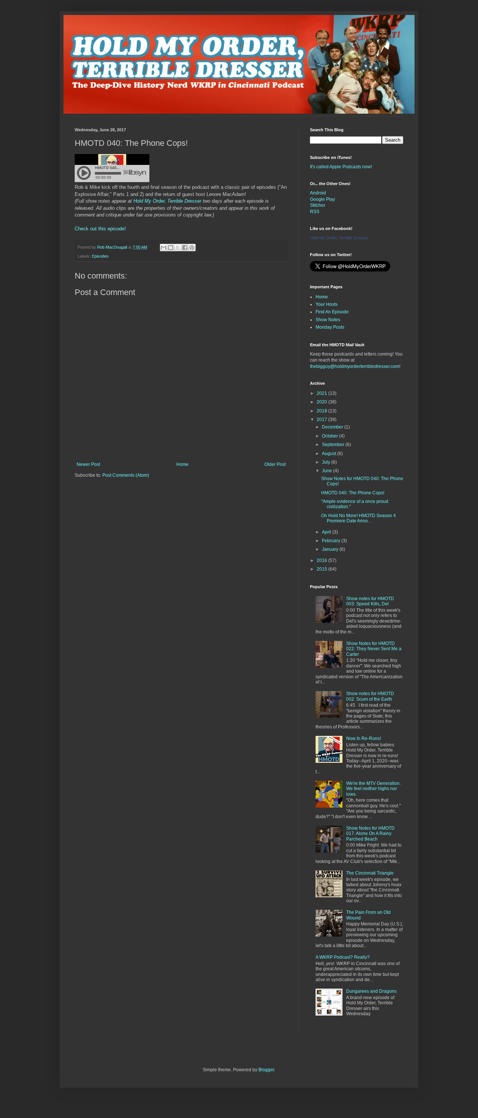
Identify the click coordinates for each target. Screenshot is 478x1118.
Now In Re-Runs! (363, 738)
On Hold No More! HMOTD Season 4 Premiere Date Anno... (358, 518)
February (331, 540)
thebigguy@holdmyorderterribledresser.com (354, 366)
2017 (322, 419)
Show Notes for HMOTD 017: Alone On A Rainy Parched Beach (370, 834)
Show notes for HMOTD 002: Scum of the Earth (370, 696)
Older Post (275, 464)
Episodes (100, 256)
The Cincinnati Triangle (370, 873)
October (330, 436)
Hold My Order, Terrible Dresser (167, 201)
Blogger (266, 1069)
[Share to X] (177, 247)
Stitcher (317, 205)
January (330, 549)
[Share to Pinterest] (192, 247)
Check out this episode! (100, 228)
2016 (322, 560)
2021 (322, 393)
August (329, 453)
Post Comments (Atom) (125, 475)
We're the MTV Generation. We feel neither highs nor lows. (373, 789)
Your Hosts (327, 304)
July (326, 462)
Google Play (322, 199)
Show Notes (328, 319)
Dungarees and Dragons (371, 991)
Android (318, 193)
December (333, 427)
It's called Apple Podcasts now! (341, 166)
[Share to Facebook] (185, 247)
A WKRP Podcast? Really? (343, 957)
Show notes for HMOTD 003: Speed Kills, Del (370, 601)
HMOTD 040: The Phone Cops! (352, 492)
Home (182, 464)
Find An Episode (332, 311)
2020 (322, 402)
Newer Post (88, 464)
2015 (322, 569)
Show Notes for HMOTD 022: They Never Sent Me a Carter (373, 649)
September (333, 444)
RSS (314, 211)
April (327, 532)
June (327, 470)
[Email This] (163, 247)
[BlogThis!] (170, 247)
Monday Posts (330, 327)
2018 (322, 411)
